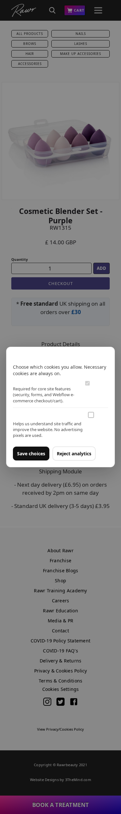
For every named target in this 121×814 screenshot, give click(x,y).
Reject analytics (74, 453)
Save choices (31, 453)
